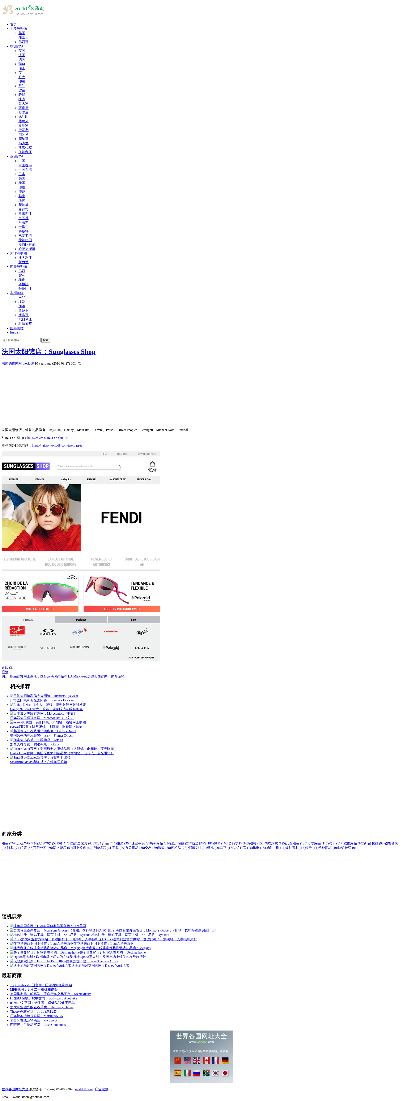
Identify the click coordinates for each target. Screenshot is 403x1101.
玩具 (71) (13, 848)
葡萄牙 (23, 121)
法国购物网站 (12, 363)
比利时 (23, 117)
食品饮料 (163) (239, 843)
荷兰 (21, 72)
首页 (13, 24)
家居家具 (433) (84, 843)
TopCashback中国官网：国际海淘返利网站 (41, 985)
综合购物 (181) (203, 843)
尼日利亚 (25, 319)
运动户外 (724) (27, 843)
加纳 (21, 306)
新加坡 (23, 205)
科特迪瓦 (25, 324)
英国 (21, 50)
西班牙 (23, 108)
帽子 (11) (311, 848)
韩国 (21, 178)
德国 (21, 59)
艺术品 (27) (179, 848)
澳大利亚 (25, 257)
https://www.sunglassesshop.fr (47, 437)
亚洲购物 (17, 156)
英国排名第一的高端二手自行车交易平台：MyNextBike (50, 994)
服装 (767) (9, 843)
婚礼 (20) (213, 848)
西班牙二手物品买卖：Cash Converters (38, 1025)
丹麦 (21, 77)
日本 (21, 174)
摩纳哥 (23, 139)
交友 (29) (151, 848)
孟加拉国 (25, 240)
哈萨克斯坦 (26, 249)
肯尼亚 (23, 310)
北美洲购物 (18, 28)
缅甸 (21, 200)
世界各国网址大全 (15, 1089)
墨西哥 (23, 42)
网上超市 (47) (82, 848)
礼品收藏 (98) (375, 843)
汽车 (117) (336, 843)
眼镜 (5, 672)
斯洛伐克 (25, 147)
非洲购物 (17, 293)
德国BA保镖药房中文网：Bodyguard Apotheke (43, 998)
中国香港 (25, 165)
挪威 (21, 81)
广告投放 (101, 1089)
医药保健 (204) (181, 843)
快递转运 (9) (347, 848)
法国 (21, 55)
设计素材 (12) (295, 848)
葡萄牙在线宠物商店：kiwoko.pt (33, 1020)
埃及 (21, 302)
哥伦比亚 (25, 288)
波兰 (21, 90)
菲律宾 (23, 209)
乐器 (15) (259, 848)
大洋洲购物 (18, 253)
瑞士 (21, 68)
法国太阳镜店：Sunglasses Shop (49, 351)
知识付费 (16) (243, 848)
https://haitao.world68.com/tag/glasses (57, 445)
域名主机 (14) (275, 848)
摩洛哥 (23, 315)
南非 (21, 297)
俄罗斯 (23, 130)
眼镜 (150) (257, 843)
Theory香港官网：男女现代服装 (33, 1011)
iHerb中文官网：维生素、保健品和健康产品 (42, 1003)
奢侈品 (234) (162, 843)
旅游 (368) (124, 843)
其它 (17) (226, 848)
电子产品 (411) (106, 843)
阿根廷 (23, 284)
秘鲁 (21, 279)
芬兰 (21, 86)
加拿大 (23, 37)
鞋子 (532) (66, 843)
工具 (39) (118, 848)
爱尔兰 (23, 112)
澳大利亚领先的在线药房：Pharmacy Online (41, 1007)
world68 (28, 363)
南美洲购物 (18, 266)
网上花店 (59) (63, 848)
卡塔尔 (23, 227)
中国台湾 (25, 169)
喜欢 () (7, 667)
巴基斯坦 (25, 235)
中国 (21, 161)
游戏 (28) (164, 848)
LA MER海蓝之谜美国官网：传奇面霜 (96, 676)
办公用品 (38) (135, 848)
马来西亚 (25, 213)
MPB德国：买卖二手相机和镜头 (34, 989)
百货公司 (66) (43, 848)
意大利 (23, 103)
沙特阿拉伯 (26, 244)
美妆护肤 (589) (48, 843)
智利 (21, 275)
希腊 (21, 94)
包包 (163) (221, 843)
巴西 (21, 271)
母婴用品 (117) (318, 843)
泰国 (21, 183)
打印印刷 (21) (197, 848)
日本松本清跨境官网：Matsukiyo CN (36, 1016)
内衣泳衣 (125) (275, 843)
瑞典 (21, 64)
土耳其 (23, 218)
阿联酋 (23, 222)
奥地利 (23, 125)
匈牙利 (23, 134)
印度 (21, 187)
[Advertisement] (128, 395)
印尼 (21, 191)
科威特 (23, 231)
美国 (21, 33)
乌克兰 (23, 143)
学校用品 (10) (328, 848)
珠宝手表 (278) (142, 843)
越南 (21, 196)
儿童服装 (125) (296, 843)
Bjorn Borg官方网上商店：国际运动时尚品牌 (34, 676)
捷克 (21, 99)
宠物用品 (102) (354, 843)
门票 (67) (26, 848)
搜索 (45, 340)
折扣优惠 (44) (102, 848)
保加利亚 (25, 152)
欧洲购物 (17, 46)
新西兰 (23, 262)
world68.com (84, 1089)
